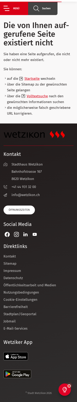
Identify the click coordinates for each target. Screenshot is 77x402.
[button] (15, 8)
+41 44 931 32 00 (23, 187)
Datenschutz (13, 278)
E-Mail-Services (15, 328)
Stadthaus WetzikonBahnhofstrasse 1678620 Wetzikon (27, 171)
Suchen (46, 8)
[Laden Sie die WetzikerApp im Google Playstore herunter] (17, 377)
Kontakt (9, 256)
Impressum (12, 271)
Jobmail (9, 321)
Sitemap (9, 263)
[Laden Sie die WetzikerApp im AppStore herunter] (15, 359)
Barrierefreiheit (15, 307)
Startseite (32, 78)
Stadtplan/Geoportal (19, 314)
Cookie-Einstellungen (20, 299)
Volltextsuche (37, 96)
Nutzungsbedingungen (21, 292)
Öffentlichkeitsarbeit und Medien (29, 285)
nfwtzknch (26, 195)
